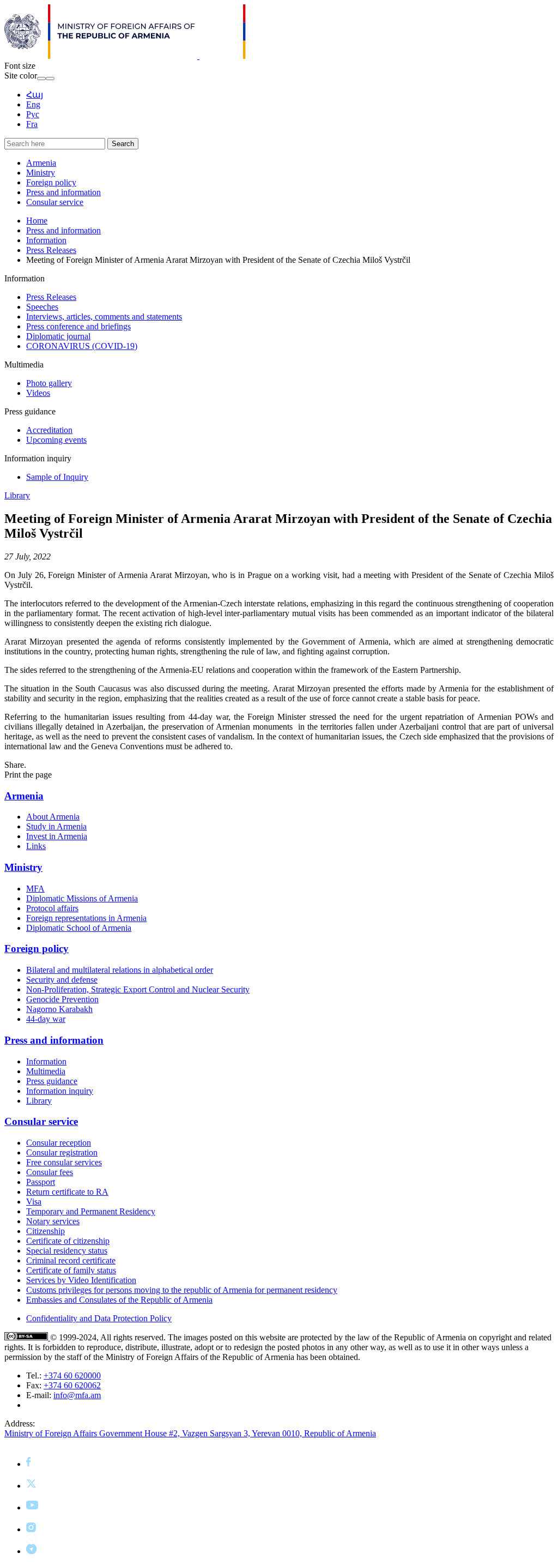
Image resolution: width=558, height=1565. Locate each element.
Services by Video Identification (81, 1280)
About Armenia (53, 816)
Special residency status (66, 1250)
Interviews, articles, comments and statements (104, 316)
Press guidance (51, 1081)
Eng (33, 104)
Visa (33, 1201)
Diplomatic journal (58, 336)
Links (36, 846)
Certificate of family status (71, 1270)
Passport (40, 1182)
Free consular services (64, 1162)
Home (36, 220)
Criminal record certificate (71, 1260)
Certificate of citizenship (68, 1240)
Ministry (40, 172)
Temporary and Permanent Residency (90, 1211)
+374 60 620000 (72, 1375)
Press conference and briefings (78, 326)
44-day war (45, 1019)
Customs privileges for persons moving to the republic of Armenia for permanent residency (181, 1290)
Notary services (53, 1221)
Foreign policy (51, 182)
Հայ (34, 94)
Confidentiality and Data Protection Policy (99, 1318)
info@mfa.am (77, 1395)
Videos (38, 393)
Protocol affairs (52, 908)
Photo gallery (49, 383)
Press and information (63, 192)
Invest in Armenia (56, 836)
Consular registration (62, 1152)
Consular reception (58, 1142)
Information (46, 240)
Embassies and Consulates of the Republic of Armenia (119, 1299)
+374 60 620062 (72, 1385)
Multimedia (45, 1071)
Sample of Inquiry (57, 476)
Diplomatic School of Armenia (78, 927)
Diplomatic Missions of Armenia (82, 898)
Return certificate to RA (67, 1191)
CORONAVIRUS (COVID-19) (81, 346)
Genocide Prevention (62, 999)
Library (17, 495)
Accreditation (49, 430)
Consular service (54, 202)
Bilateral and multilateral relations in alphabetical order (119, 969)
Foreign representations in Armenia (86, 918)
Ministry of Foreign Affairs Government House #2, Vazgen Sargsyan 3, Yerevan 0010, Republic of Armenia (190, 1433)
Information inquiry (59, 1091)
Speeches (42, 306)
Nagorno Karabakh (59, 1009)
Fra (32, 124)
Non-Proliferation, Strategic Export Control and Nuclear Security (138, 989)
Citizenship (45, 1231)
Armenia (41, 162)
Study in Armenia (56, 826)
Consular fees (49, 1172)
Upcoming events (56, 439)
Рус (32, 114)
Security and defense (62, 979)
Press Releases (51, 250)
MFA (35, 888)
